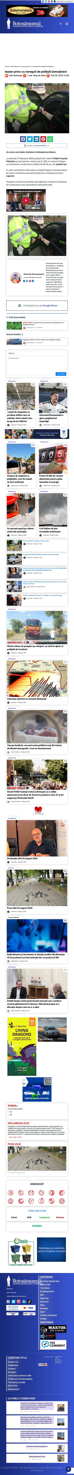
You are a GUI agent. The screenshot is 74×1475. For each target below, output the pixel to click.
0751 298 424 (11, 1293)
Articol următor (13, 334)
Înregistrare (69, 2)
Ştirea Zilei (45, 1284)
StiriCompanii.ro (58, 1361)
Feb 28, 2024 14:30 (60, 75)
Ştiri (42, 1295)
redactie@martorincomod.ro (16, 1296)
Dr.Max (56, 1358)
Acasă (7, 66)
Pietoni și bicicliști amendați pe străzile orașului (36, 541)
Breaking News (47, 1291)
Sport (42, 1312)
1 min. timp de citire (36, 75)
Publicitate (13, 1365)
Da (11, 1112)
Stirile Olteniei (58, 1362)
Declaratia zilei (12, 818)
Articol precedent (17, 317)
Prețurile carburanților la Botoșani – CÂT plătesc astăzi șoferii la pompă (42, 595)
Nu (11, 1115)
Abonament (13, 1389)
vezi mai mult (15, 1137)
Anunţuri (12, 1372)
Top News (45, 1288)
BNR (29, 1217)
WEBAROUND (37, 1470)
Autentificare (61, 2)
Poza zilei (11, 868)
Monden (44, 1308)
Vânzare (60, 1217)
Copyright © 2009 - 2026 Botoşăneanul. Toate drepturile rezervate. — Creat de (37, 1469)
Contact (12, 1369)
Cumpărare (44, 1217)
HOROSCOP (37, 1184)
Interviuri (44, 1301)
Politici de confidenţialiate (20, 1379)
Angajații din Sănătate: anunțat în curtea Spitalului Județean (41, 339)
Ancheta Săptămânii (49, 1281)
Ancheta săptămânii (13, 917)
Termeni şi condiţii (16, 1382)
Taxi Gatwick (58, 1359)
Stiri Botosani (15, 66)
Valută (14, 1217)
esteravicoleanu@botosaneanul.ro (33, 277)
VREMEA (37, 1226)
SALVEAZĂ (61, 374)
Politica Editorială (48, 1315)
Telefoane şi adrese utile (19, 1375)
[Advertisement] (37, 48)
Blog (42, 1305)
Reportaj (44, 1298)
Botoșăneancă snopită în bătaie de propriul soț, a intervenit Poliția (41, 554)
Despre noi (13, 1362)
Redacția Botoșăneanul (34, 274)
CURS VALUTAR (37, 1211)
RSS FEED (13, 1386)
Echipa (43, 1318)
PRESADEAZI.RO (58, 1356)
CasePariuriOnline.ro (48, 1356)
